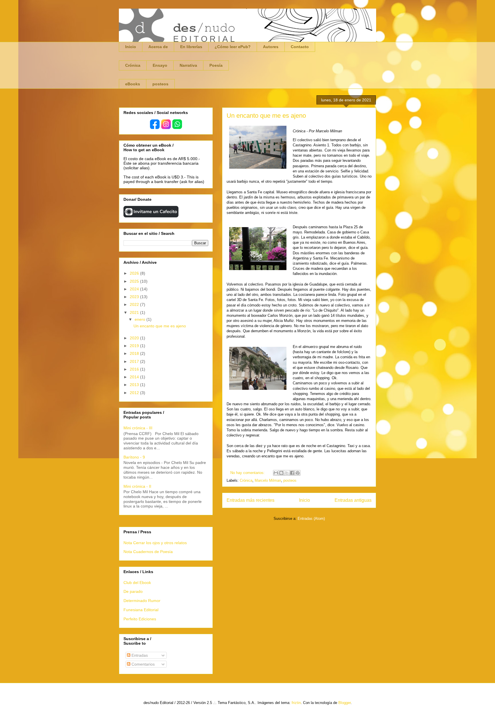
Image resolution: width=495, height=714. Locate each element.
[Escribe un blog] (281, 473)
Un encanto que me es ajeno (266, 115)
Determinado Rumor (141, 600)
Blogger (344, 703)
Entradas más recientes (250, 500)
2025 (135, 281)
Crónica (132, 65)
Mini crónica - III (137, 428)
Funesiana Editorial (140, 609)
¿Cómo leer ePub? (233, 46)
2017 (135, 361)
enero (140, 319)
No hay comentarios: (248, 473)
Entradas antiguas (353, 500)
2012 (135, 392)
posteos (160, 84)
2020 (135, 338)
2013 (135, 384)
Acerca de (158, 46)
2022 (135, 304)
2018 (135, 353)
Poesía (216, 65)
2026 (135, 273)
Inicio (130, 46)
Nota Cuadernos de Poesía (148, 551)
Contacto (300, 46)
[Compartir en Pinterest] (297, 473)
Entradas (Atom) (311, 518)
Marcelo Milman (268, 480)
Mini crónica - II (137, 486)
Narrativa (188, 65)
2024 (135, 289)
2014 (135, 377)
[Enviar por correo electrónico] (276, 473)
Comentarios (142, 664)
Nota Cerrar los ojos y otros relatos (155, 542)
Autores (270, 46)
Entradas (139, 655)
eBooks (132, 84)
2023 (135, 296)
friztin (296, 703)
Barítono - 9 (134, 457)
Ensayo (160, 65)
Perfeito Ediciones (139, 619)
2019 (135, 345)
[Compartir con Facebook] (292, 473)
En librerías (191, 46)
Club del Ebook (137, 582)
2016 (135, 369)
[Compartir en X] (287, 473)
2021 (135, 312)
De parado (133, 591)
